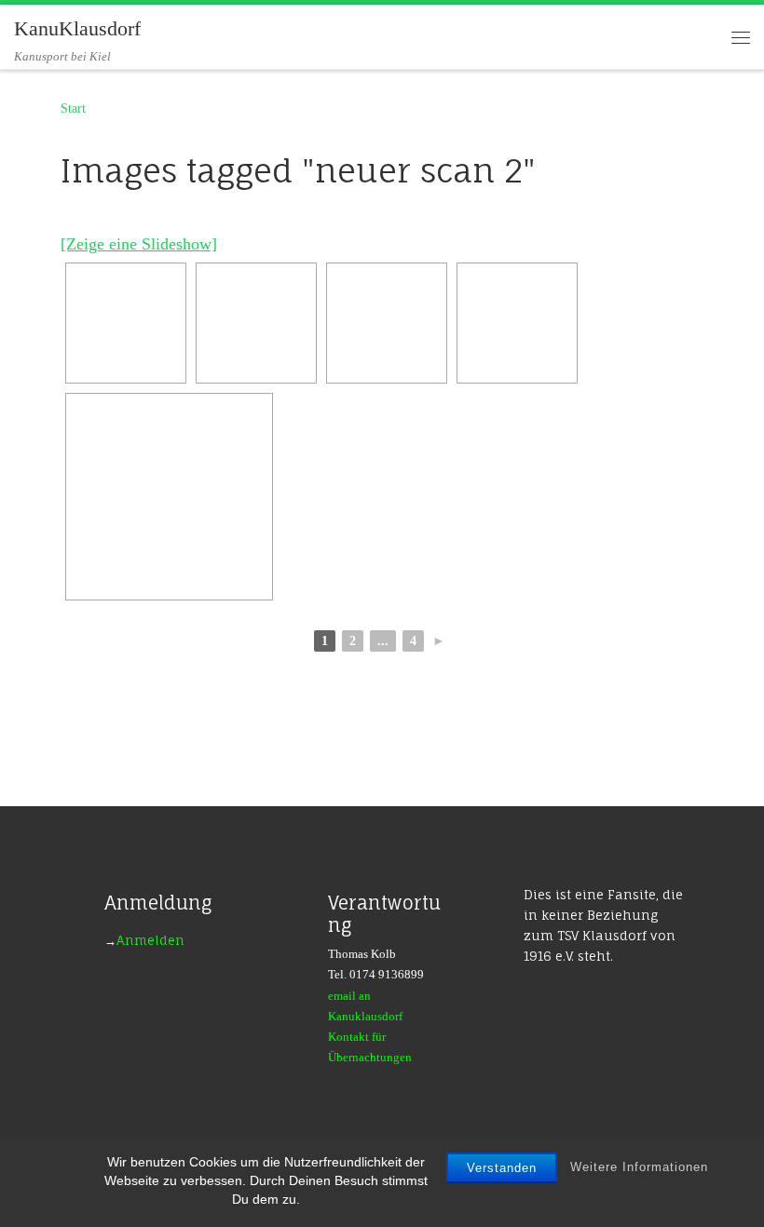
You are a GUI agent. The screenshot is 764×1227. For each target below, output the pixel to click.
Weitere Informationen (639, 1167)
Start (73, 108)
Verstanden (502, 1168)
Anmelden (150, 940)
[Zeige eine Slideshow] (139, 244)
